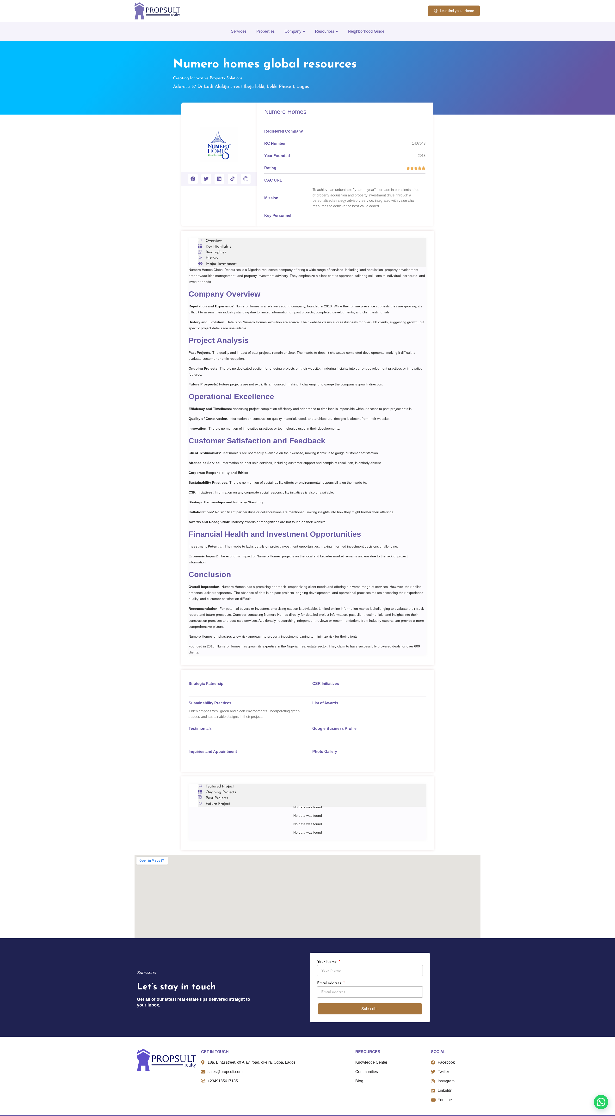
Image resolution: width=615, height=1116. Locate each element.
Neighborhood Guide (366, 31)
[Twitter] (206, 179)
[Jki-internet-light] (246, 179)
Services (239, 31)
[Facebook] (193, 179)
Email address (329, 983)
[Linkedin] (219, 179)
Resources (324, 31)
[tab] (312, 241)
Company (292, 31)
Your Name (327, 962)
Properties (265, 31)
